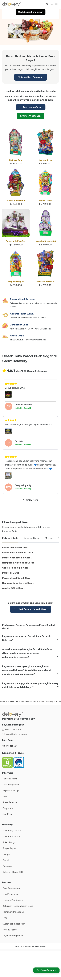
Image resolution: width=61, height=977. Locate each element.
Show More (32, 500)
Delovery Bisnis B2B (13, 872)
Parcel (6, 860)
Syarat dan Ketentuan (14, 923)
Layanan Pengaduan (13, 935)
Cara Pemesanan (11, 888)
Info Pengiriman (11, 894)
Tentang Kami (10, 778)
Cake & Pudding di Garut (15, 567)
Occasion (7, 866)
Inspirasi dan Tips (11, 790)
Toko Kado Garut (32, 107)
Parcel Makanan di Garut (15, 547)
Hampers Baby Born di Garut (18, 583)
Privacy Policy (10, 929)
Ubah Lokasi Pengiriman (30, 12)
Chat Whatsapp (32, 115)
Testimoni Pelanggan (13, 912)
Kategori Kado (10, 538)
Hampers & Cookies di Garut (18, 562)
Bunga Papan (9, 848)
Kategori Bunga (32, 538)
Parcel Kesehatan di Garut (17, 557)
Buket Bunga (9, 842)
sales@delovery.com (16, 734)
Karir (5, 796)
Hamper (7, 854)
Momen (49, 538)
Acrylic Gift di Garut (13, 588)
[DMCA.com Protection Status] (7, 762)
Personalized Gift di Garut (16, 578)
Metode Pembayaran (13, 900)
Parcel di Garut (10, 572)
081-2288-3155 (13, 729)
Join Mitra (7, 814)
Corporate (8, 808)
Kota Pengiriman (11, 784)
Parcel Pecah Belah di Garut (17, 552)
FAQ (5, 918)
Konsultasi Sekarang (31, 77)
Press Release (10, 802)
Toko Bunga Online (12, 830)
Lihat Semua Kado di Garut (32, 609)
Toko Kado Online (11, 836)
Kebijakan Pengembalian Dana (18, 906)
